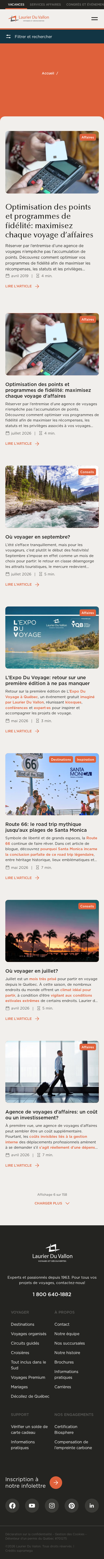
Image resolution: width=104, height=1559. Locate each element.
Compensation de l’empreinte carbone (73, 1444)
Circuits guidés (25, 1343)
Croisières (20, 1352)
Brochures (64, 1362)
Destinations (22, 1324)
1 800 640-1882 (52, 1294)
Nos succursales (69, 1343)
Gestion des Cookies (69, 1534)
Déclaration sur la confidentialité (28, 1534)
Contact (61, 1324)
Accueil (48, 73)
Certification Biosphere (65, 1429)
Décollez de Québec (30, 1396)
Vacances (16, 4)
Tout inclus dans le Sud (28, 1365)
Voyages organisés (28, 1333)
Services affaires (45, 4)
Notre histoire (67, 1352)
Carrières (62, 1386)
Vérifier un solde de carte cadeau (29, 1429)
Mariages (19, 1386)
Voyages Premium (28, 1377)
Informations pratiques (66, 1374)
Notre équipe (66, 1333)
